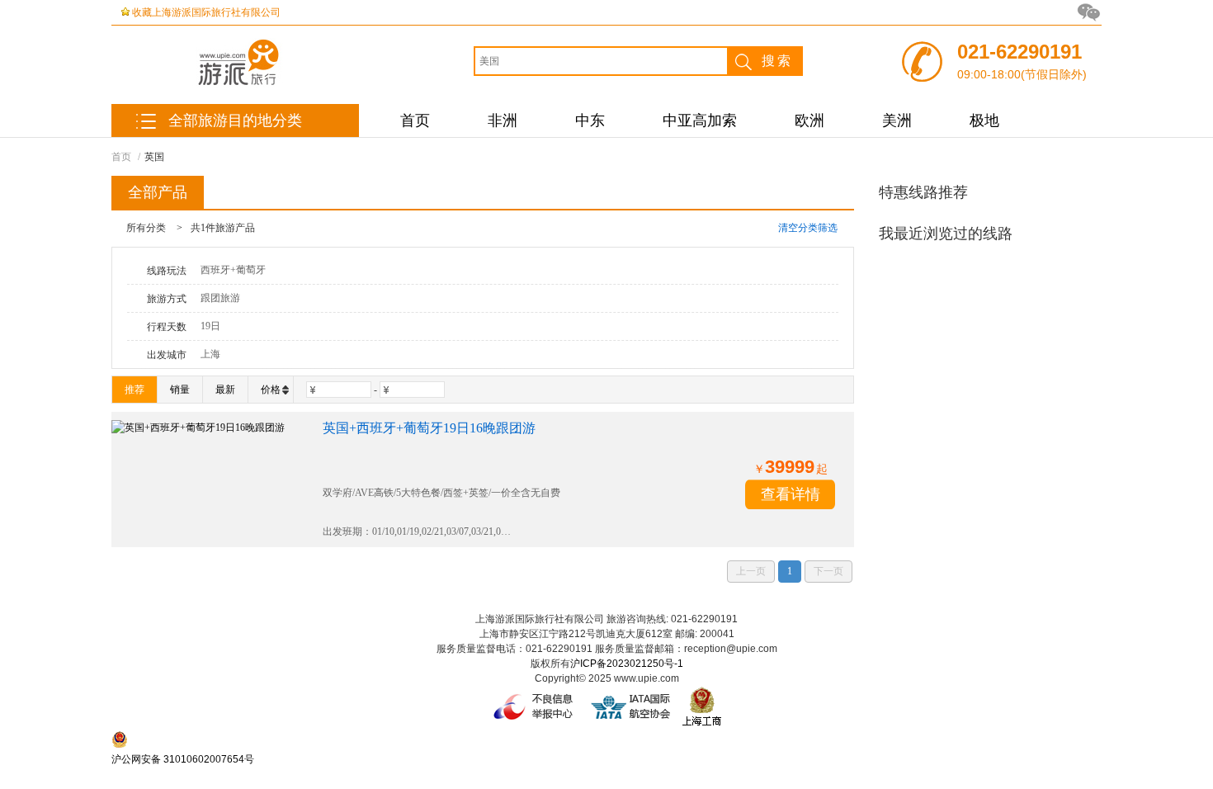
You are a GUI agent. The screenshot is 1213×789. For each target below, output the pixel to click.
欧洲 (809, 120)
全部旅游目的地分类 (235, 120)
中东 (590, 120)
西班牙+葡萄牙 (233, 270)
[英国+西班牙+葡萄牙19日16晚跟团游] (208, 479)
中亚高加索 (700, 120)
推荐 (134, 389)
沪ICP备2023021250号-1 (626, 663)
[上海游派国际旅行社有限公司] (280, 84)
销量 (180, 389)
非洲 (502, 120)
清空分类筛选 (808, 228)
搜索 (777, 61)
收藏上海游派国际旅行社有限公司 (206, 12)
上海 (210, 354)
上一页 (751, 571)
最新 (225, 389)
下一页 (828, 571)
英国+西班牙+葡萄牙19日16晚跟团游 (429, 428)
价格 (271, 389)
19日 (210, 326)
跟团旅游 (220, 298)
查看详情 (790, 494)
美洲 (897, 120)
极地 (984, 120)
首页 (415, 120)
